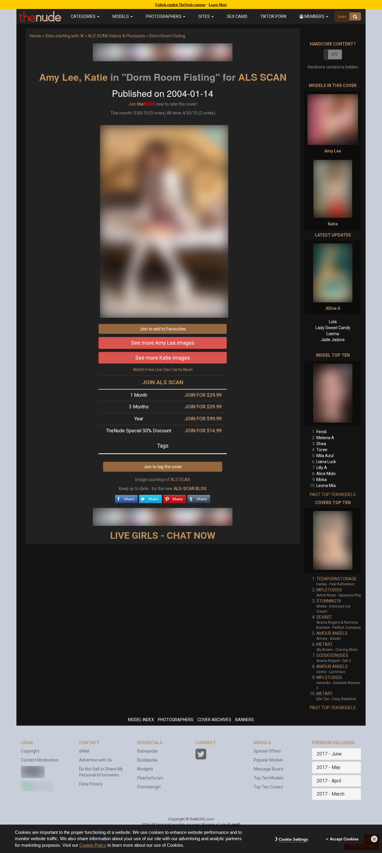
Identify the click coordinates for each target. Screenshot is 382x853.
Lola (333, 321)
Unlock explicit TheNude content (180, 5)
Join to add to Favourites (163, 328)
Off (334, 54)
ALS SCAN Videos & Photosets (116, 35)
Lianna (332, 333)
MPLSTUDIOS (329, 590)
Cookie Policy (92, 845)
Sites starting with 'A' (64, 35)
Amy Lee (59, 77)
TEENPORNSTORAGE (336, 578)
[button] (314, 16)
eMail (84, 751)
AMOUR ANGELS (332, 633)
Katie (96, 77)
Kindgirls (145, 769)
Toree (321, 449)
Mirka (321, 479)
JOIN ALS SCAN (162, 382)
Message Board (268, 769)
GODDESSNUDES (332, 655)
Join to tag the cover (163, 466)
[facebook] (126, 497)
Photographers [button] (164, 16)
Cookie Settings (293, 839)
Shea (321, 443)
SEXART (324, 617)
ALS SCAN (262, 77)
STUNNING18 (328, 601)
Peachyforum (150, 778)
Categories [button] (83, 16)
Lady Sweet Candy (332, 327)
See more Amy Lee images (163, 343)
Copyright (30, 751)
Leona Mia (326, 485)
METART (324, 644)
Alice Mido (326, 473)
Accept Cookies (344, 839)
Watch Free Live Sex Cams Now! (162, 369)
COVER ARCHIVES (214, 719)
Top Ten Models (269, 778)
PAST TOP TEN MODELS (333, 494)
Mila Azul (325, 455)
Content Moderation (40, 760)
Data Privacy (91, 784)
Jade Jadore (333, 339)
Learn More (218, 5)
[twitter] (150, 497)
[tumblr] (198, 497)
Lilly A (321, 467)
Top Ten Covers (268, 787)
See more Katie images (162, 358)
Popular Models (268, 760)
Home (35, 35)
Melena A (325, 437)
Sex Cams (237, 16)
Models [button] (121, 16)
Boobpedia (147, 760)
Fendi (321, 431)
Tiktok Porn (273, 16)
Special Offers (267, 751)
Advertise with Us (95, 760)
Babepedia (147, 751)
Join (132, 104)
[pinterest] (174, 497)
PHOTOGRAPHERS (175, 719)
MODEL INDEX (141, 719)
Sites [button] (204, 16)
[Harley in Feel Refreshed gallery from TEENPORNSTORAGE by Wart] (332, 540)
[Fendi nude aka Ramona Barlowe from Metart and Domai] (332, 393)
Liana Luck (326, 461)
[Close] (374, 839)
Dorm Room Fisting (167, 35)
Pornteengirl (149, 787)
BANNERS (244, 719)
